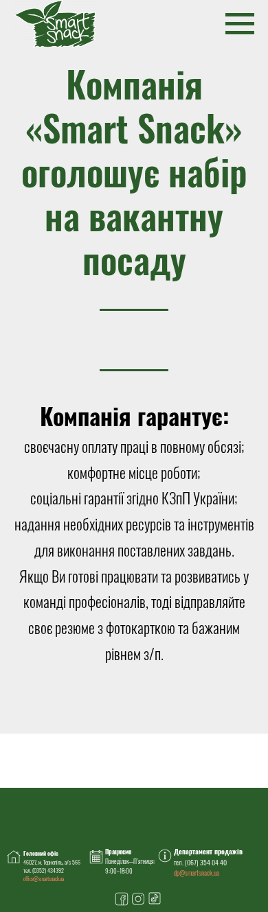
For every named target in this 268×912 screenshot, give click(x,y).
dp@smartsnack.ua (196, 872)
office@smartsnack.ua (43, 878)
